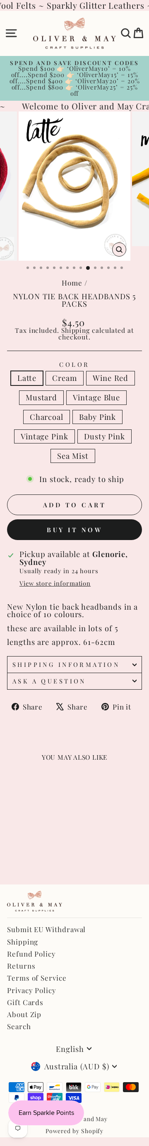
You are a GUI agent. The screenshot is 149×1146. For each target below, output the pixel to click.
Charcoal (46, 417)
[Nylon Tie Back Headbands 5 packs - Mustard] (40, 850)
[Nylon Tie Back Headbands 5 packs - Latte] (12, 850)
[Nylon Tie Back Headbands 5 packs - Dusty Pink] (40, 858)
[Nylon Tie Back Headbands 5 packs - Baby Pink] (21, 858)
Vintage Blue (96, 397)
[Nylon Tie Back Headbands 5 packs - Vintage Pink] (31, 858)
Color (74, 364)
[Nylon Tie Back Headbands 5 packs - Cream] (21, 850)
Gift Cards (25, 1002)
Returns (21, 965)
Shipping (75, 330)
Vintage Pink (44, 436)
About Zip (24, 1014)
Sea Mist (73, 456)
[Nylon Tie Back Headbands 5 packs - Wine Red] (31, 850)
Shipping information (66, 664)
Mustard (41, 397)
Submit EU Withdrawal (46, 929)
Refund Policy (31, 953)
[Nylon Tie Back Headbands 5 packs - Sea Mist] (50, 858)
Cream (64, 378)
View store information (55, 583)
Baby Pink (97, 417)
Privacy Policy (31, 990)
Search (19, 1026)
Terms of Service (37, 977)
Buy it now (74, 530)
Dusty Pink (104, 436)
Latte (27, 378)
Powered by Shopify (75, 1131)
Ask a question (49, 681)
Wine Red (110, 378)
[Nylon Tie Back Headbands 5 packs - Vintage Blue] (50, 850)
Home (72, 282)
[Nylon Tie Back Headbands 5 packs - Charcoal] (12, 858)
